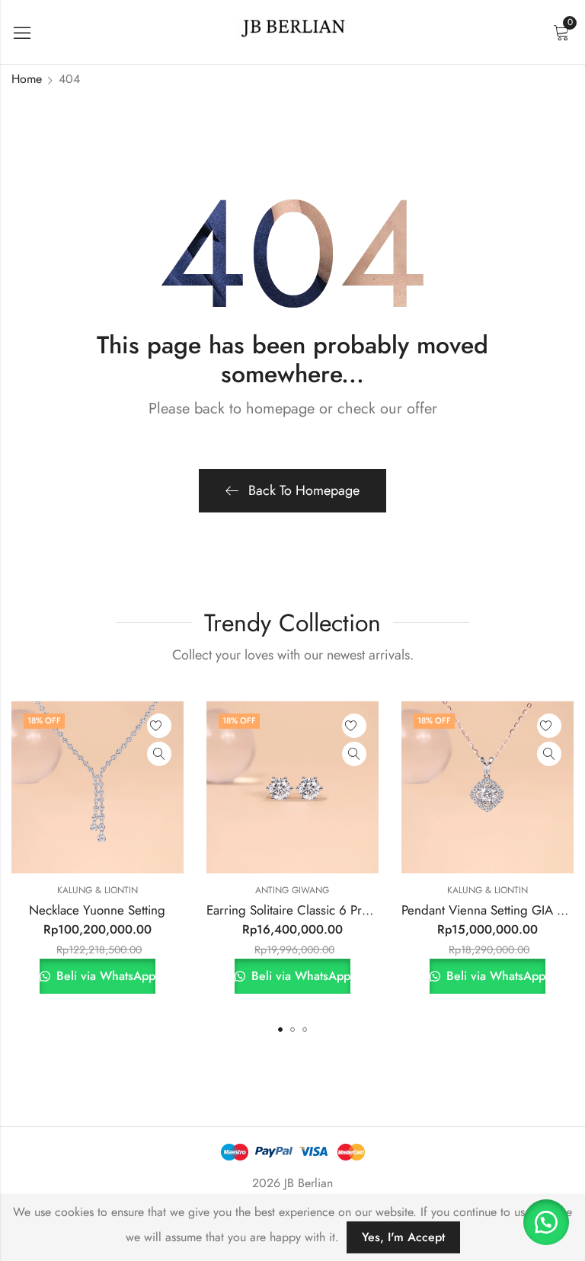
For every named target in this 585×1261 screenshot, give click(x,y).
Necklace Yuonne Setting (97, 910)
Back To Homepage (304, 490)
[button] (280, 1029)
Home (26, 79)
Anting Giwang (292, 890)
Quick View (159, 754)
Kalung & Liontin (97, 890)
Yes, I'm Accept (403, 1237)
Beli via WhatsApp (104, 976)
